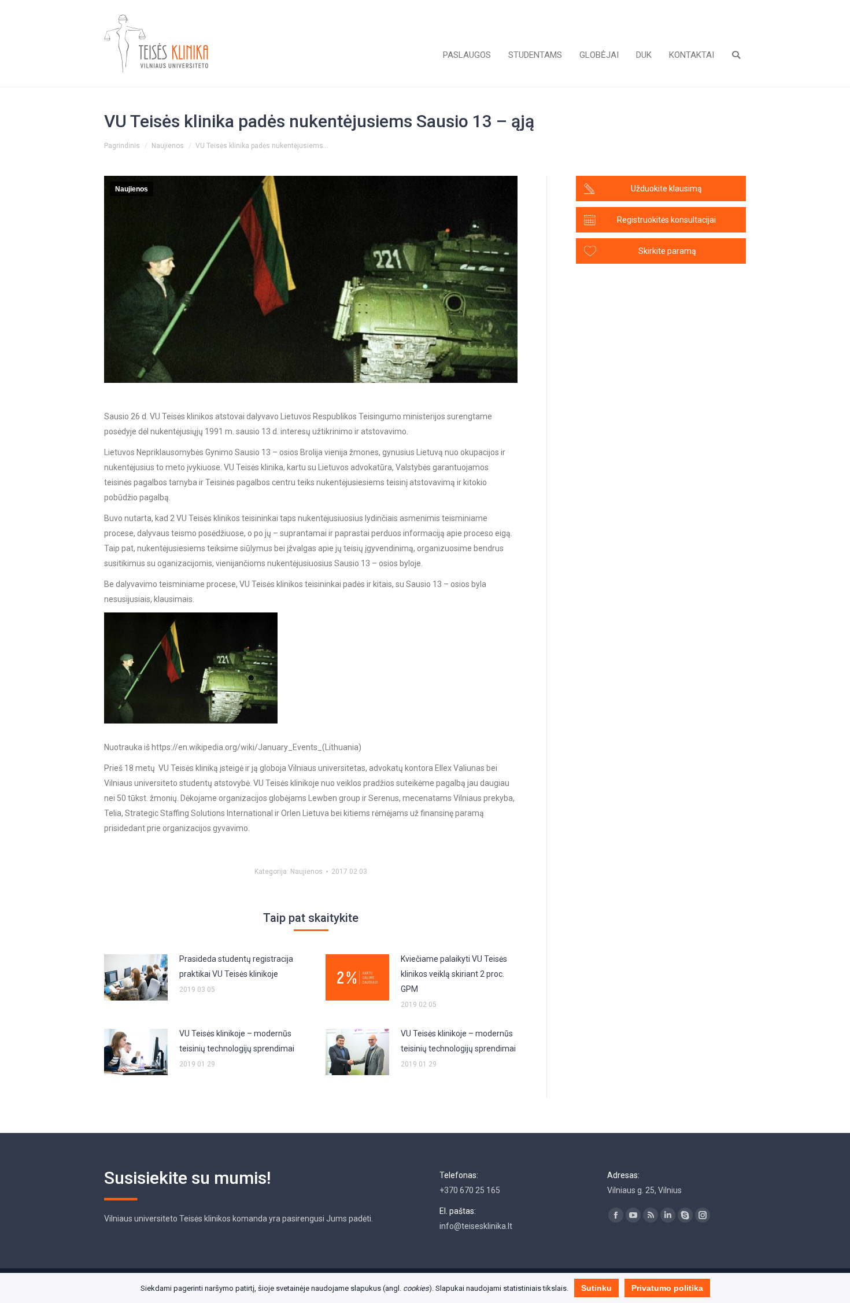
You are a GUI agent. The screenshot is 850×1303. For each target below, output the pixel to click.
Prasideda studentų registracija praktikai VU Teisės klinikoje (236, 966)
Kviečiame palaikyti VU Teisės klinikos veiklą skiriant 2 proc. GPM (454, 974)
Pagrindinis (122, 146)
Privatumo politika (667, 1288)
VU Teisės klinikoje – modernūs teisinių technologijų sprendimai (236, 1041)
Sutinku (596, 1288)
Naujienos (167, 146)
